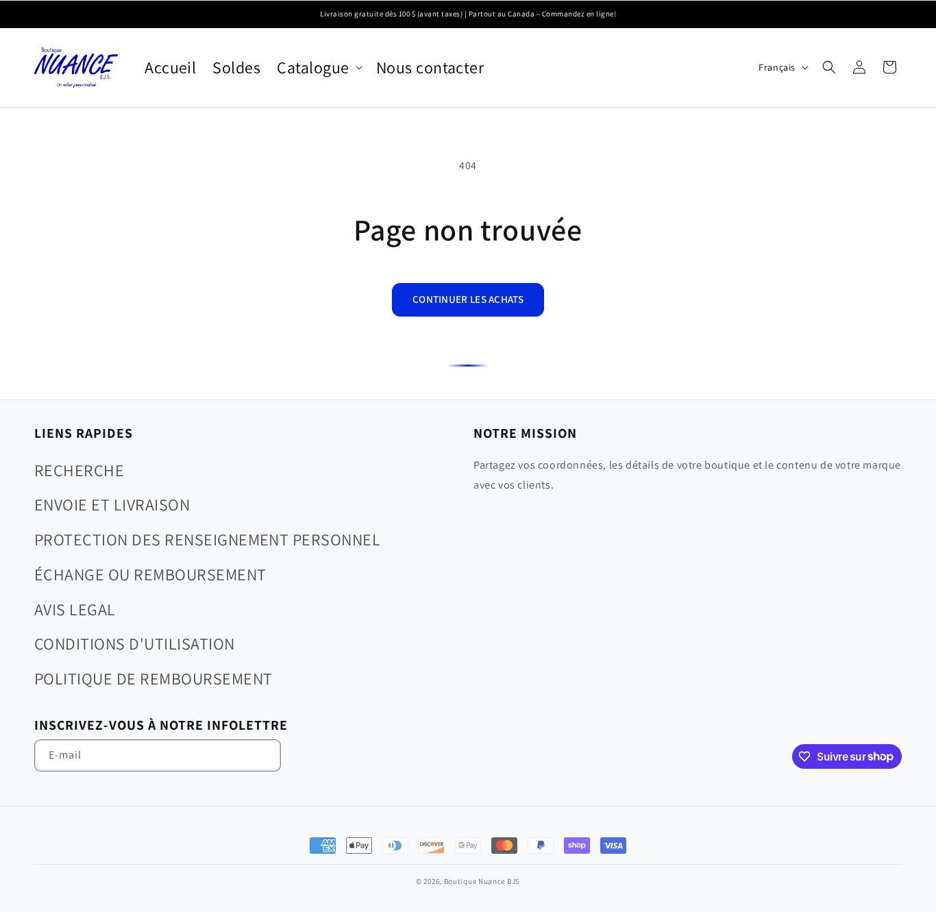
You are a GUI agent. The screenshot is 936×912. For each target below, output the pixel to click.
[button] (318, 67)
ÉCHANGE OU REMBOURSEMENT (150, 574)
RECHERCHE (79, 470)
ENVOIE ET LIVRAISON (112, 504)
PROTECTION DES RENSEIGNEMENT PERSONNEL (207, 539)
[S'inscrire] (265, 755)
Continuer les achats (468, 299)
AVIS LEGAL (75, 609)
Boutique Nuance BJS (482, 881)
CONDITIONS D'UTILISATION (134, 643)
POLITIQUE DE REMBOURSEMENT (153, 678)
